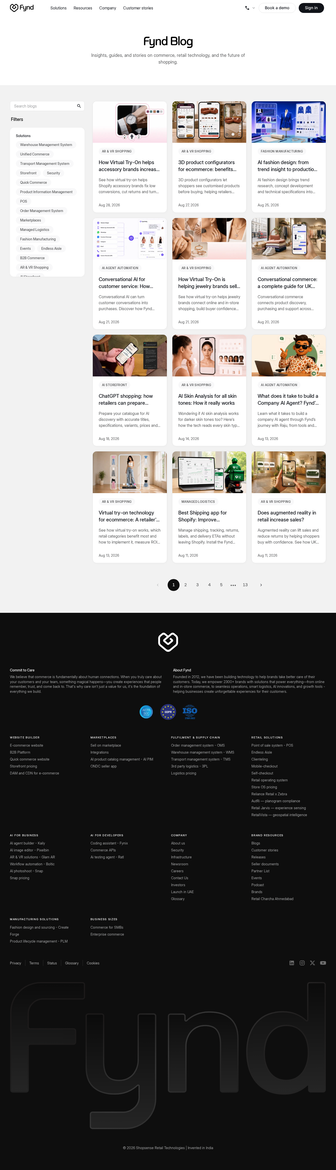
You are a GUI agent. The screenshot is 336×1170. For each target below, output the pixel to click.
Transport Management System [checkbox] (44, 163)
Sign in (311, 7)
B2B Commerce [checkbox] (32, 258)
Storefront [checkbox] (28, 173)
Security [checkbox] (53, 173)
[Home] (22, 8)
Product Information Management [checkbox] (46, 192)
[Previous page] (158, 585)
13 (245, 584)
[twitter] (313, 963)
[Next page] (261, 585)
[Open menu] (250, 8)
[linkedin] (292, 963)
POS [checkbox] (23, 201)
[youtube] (323, 963)
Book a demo (277, 7)
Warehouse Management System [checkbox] (46, 145)
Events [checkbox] (25, 248)
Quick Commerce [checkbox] (33, 182)
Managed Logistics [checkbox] (34, 229)
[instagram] (302, 963)
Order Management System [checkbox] (41, 211)
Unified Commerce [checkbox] (34, 154)
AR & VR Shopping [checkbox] (34, 267)
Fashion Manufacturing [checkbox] (38, 239)
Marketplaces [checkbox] (30, 220)
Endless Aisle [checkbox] (51, 248)
